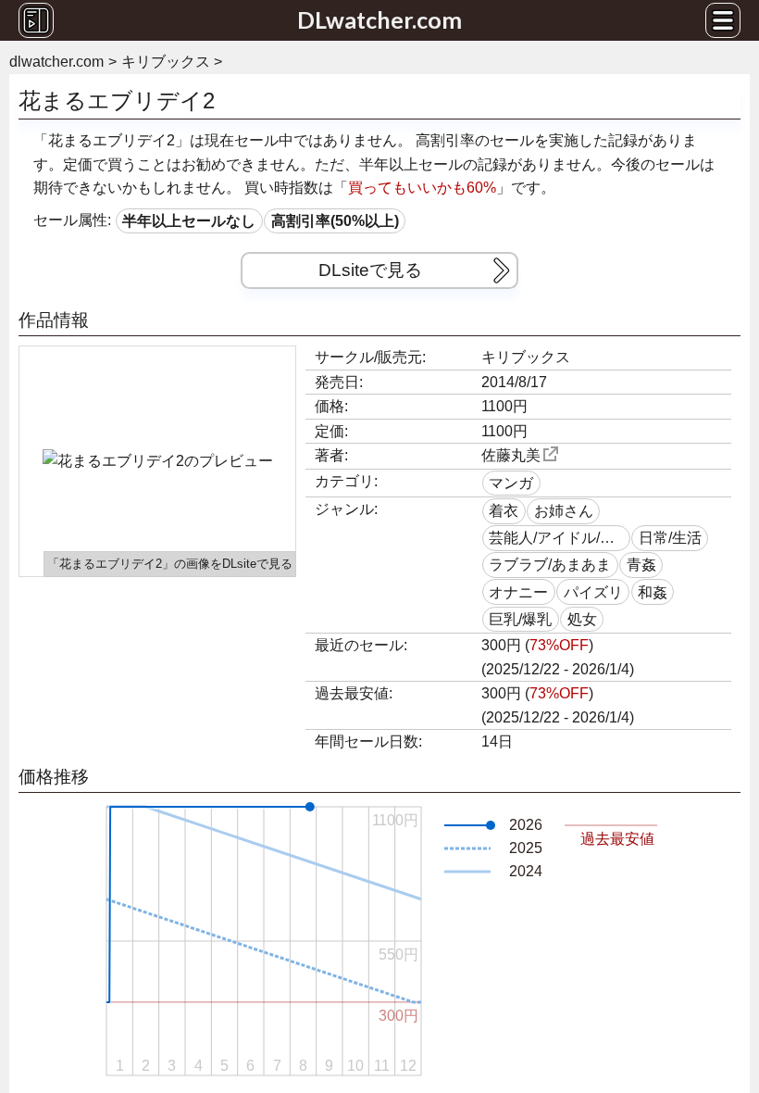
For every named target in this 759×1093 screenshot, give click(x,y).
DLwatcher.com (379, 19)
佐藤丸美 (511, 455)
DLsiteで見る (370, 270)
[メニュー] (722, 20)
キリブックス (525, 357)
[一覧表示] (36, 20)
